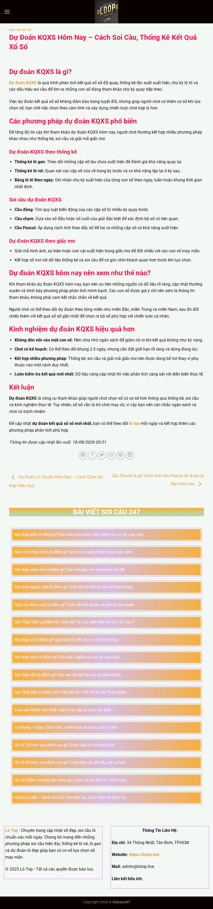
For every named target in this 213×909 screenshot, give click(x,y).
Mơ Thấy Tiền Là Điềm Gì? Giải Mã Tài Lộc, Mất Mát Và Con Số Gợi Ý (75, 622)
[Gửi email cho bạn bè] (111, 455)
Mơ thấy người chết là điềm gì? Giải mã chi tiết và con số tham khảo (74, 587)
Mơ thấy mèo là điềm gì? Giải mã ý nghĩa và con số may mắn (67, 657)
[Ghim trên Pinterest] (120, 455)
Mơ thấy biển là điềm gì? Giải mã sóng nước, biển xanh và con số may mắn (79, 534)
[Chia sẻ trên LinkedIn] (130, 455)
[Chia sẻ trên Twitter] (101, 455)
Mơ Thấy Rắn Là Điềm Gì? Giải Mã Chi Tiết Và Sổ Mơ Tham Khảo (71, 692)
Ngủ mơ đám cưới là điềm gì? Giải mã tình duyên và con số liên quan (74, 604)
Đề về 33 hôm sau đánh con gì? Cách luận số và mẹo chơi (65, 745)
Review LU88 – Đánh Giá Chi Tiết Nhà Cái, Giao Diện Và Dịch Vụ (70, 797)
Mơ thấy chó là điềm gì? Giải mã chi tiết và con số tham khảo (68, 675)
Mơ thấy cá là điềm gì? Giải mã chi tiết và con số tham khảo (67, 639)
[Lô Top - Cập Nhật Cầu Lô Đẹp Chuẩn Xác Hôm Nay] (106, 11)
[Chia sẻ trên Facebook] (92, 455)
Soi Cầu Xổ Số (20, 30)
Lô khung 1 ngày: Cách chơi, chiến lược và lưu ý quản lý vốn (66, 727)
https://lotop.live (144, 854)
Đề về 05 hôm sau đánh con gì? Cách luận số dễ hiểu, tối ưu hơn (70, 762)
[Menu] (7, 11)
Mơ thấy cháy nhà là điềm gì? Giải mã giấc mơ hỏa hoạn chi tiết (70, 569)
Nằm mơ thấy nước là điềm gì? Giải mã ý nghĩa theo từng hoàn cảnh (73, 552)
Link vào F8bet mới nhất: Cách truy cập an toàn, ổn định (63, 710)
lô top (134, 423)
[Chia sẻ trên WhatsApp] (83, 455)
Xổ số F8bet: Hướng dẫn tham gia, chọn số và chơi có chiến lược (71, 780)
